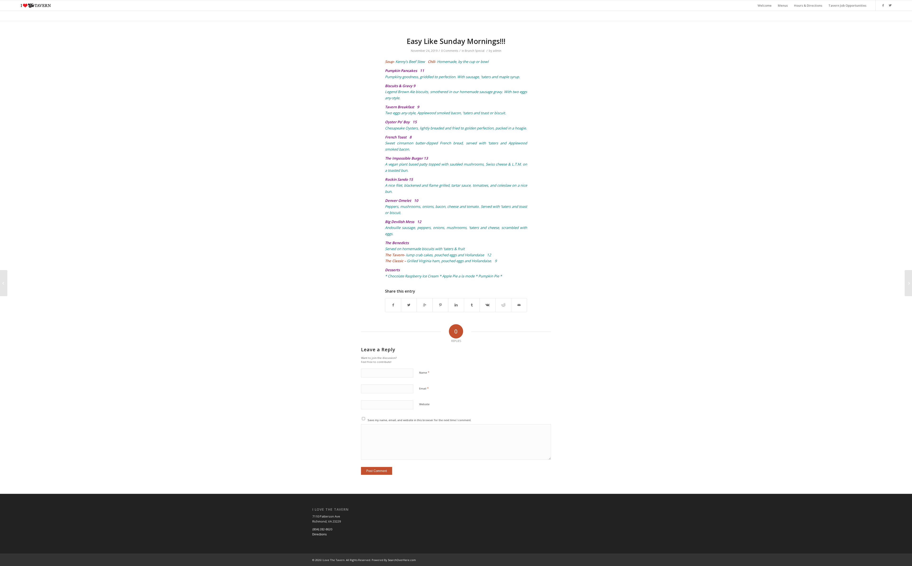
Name (424, 372)
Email (424, 388)
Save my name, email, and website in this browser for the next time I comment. (419, 420)
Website (424, 404)
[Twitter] (890, 5)
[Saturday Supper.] (3, 283)
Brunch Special (474, 51)
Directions (319, 534)
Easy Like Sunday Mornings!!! (456, 41)
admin (497, 51)
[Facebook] (883, 5)
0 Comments (449, 51)
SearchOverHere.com (402, 560)
